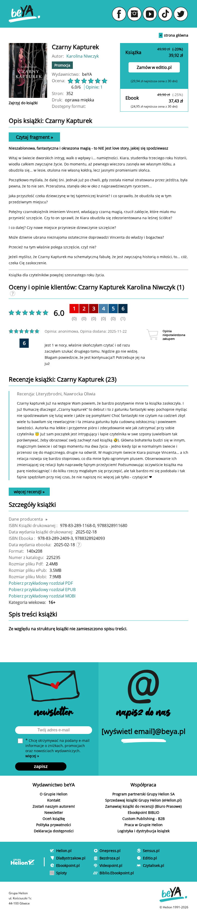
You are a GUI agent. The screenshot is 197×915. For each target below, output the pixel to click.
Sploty (61, 872)
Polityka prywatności (53, 824)
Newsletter (53, 812)
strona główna (174, 35)
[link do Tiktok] (165, 14)
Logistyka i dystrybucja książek (143, 830)
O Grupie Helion (53, 794)
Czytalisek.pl (153, 865)
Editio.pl (150, 858)
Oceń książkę (54, 818)
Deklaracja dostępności (54, 830)
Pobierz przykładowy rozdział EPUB (42, 589)
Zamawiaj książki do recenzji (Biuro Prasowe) (143, 806)
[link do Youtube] (149, 14)
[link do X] (180, 14)
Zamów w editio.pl (154, 67)
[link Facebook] (119, 14)
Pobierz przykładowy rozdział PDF (41, 583)
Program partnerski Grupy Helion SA (143, 794)
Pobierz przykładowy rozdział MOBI (42, 596)
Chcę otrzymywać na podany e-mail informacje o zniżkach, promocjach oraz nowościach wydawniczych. (57, 748)
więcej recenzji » (29, 492)
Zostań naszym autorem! (54, 806)
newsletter (53, 713)
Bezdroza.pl (110, 858)
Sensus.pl (151, 850)
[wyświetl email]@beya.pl (143, 731)
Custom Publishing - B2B (143, 818)
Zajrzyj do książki (23, 102)
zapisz (41, 766)
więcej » (32, 755)
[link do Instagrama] (134, 14)
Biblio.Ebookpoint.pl (117, 872)
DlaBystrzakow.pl (70, 858)
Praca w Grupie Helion (143, 824)
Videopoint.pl (111, 865)
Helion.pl (64, 850)
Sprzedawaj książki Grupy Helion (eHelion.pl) (143, 800)
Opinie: (94, 87)
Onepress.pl (110, 850)
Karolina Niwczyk (82, 56)
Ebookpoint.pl (68, 865)
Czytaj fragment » (34, 137)
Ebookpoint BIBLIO (143, 812)
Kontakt (53, 800)
